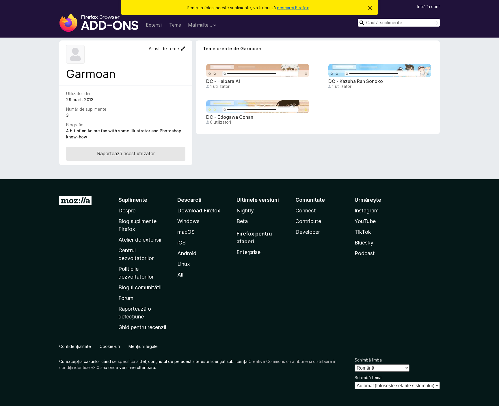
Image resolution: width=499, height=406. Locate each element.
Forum (125, 298)
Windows (188, 221)
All (180, 275)
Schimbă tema (368, 377)
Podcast (365, 253)
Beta (242, 221)
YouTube (365, 221)
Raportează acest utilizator (126, 153)
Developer (307, 232)
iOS (181, 243)
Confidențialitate (75, 346)
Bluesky (364, 243)
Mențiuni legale (143, 346)
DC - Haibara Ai (223, 81)
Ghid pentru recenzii (142, 327)
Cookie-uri (110, 346)
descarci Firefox (293, 7)
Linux (183, 264)
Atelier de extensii (139, 240)
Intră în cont (428, 6)
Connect (305, 210)
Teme (175, 25)
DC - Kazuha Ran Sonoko (355, 81)
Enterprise (248, 252)
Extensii (154, 25)
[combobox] (399, 23)
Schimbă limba (368, 359)
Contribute (308, 221)
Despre (126, 210)
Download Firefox (198, 210)
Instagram (367, 210)
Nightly (245, 210)
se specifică (123, 361)
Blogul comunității (139, 287)
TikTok (363, 232)
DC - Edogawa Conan (229, 117)
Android (186, 253)
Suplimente (132, 200)
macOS (186, 232)
